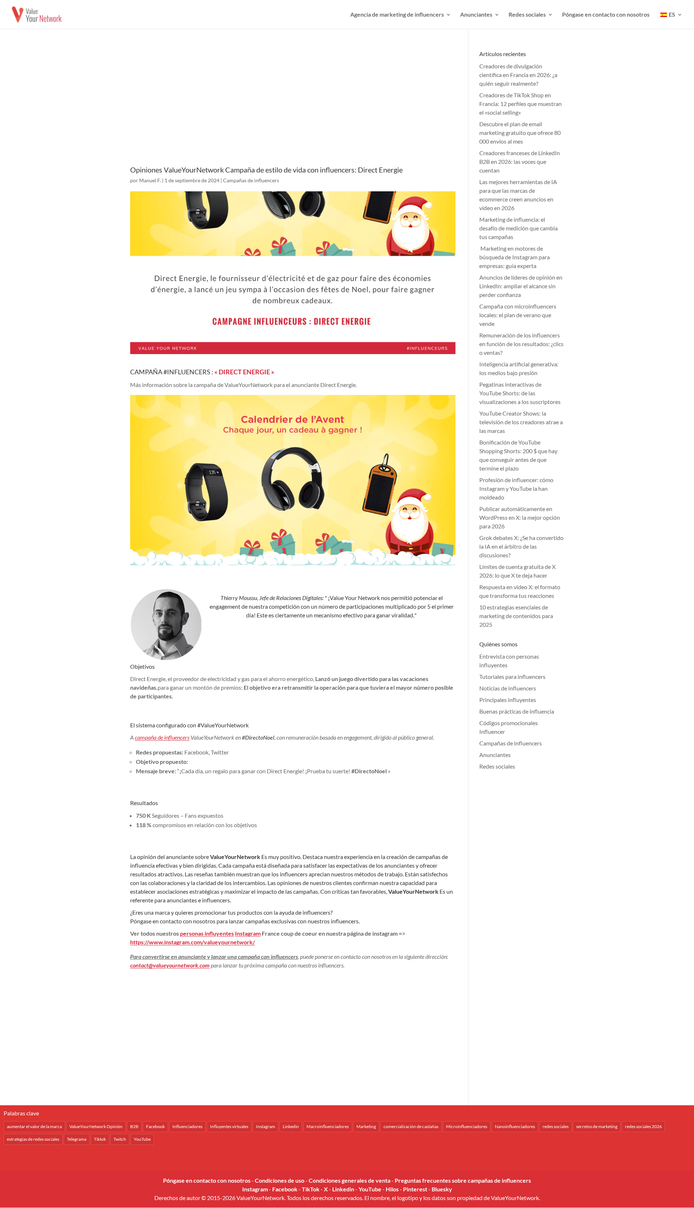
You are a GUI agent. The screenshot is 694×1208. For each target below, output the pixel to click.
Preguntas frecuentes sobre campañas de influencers (463, 1180)
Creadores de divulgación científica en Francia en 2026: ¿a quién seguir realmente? (518, 75)
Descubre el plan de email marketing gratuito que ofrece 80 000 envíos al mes (520, 132)
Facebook (155, 1126)
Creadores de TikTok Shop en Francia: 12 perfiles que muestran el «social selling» (520, 104)
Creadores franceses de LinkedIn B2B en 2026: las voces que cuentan (519, 161)
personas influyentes (207, 933)
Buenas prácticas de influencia (516, 711)
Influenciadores (187, 1126)
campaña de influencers (162, 737)
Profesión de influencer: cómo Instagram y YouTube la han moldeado (516, 488)
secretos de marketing (596, 1126)
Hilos (392, 1189)
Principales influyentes (507, 699)
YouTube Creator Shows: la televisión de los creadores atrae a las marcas (521, 422)
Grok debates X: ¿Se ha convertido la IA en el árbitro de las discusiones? (521, 546)
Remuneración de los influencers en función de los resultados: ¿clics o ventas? (521, 344)
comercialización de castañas (411, 1126)
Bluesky (442, 1189)
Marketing (366, 1126)
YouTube (142, 1139)
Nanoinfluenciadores (515, 1126)
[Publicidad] (292, 107)
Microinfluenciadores (466, 1126)
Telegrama (76, 1139)
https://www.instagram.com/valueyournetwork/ (192, 942)
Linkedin (291, 1126)
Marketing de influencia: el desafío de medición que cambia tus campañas (518, 228)
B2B (134, 1126)
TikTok (311, 1189)
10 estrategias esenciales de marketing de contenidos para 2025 (516, 616)
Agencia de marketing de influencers (397, 15)
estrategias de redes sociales (33, 1139)
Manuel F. (150, 180)
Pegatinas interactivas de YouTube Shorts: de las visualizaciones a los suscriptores (520, 393)
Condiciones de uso (279, 1180)
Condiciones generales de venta (349, 1180)
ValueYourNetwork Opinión (96, 1126)
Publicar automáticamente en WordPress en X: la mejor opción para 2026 (519, 517)
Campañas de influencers (251, 180)
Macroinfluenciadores (328, 1126)
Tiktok (100, 1139)
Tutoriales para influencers (512, 676)
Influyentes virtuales (229, 1126)
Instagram (248, 933)
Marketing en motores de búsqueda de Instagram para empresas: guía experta (514, 257)
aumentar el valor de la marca (34, 1126)
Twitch (119, 1139)
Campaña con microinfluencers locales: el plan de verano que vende (517, 315)
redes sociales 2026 (643, 1126)
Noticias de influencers (507, 688)
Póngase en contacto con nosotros (606, 15)
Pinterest (415, 1189)
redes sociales (556, 1126)
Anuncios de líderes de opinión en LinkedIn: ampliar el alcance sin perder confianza (520, 286)
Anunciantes (476, 15)
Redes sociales (527, 15)
